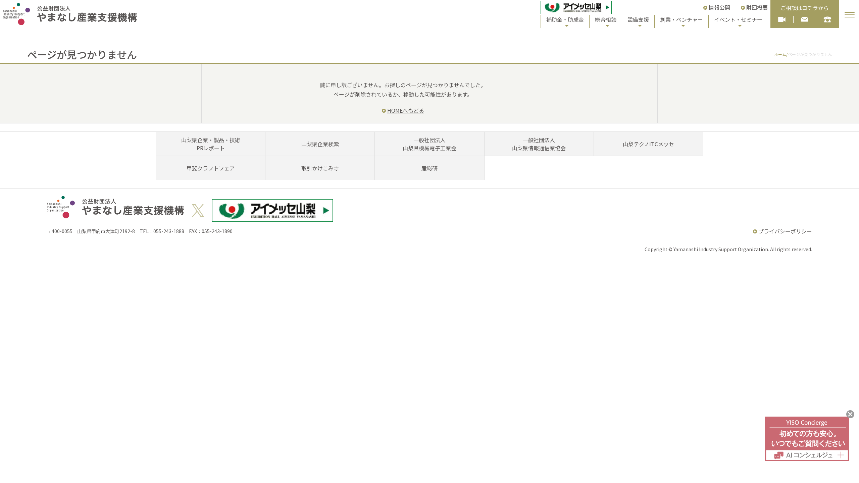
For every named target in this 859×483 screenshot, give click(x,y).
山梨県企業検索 (320, 144)
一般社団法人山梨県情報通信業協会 (539, 144)
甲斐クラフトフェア (211, 168)
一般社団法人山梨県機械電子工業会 (429, 144)
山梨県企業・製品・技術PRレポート (210, 144)
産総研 (429, 168)
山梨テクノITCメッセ (648, 144)
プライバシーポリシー (785, 231)
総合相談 (605, 19)
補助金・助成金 (565, 19)
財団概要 (757, 7)
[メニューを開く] (849, 14)
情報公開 (719, 7)
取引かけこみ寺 (320, 168)
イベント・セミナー (738, 19)
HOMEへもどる (405, 110)
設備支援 (638, 19)
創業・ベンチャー (681, 19)
